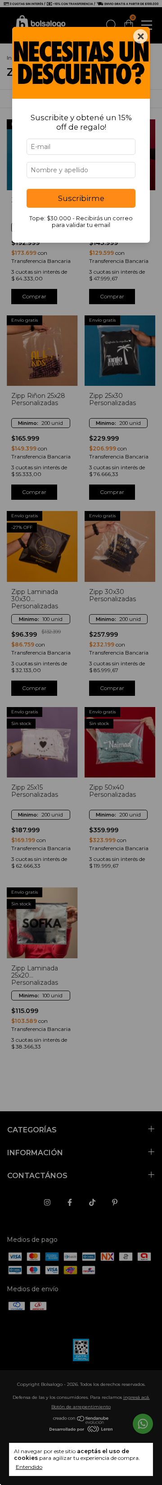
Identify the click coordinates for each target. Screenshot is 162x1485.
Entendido (29, 1466)
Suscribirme (81, 198)
